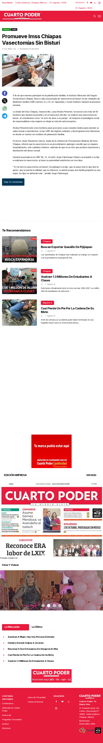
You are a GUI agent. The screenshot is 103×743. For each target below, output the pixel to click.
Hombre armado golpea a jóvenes (26, 643)
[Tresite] (87, 730)
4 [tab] (60, 554)
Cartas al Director (35, 702)
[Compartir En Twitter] (4, 102)
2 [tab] (48, 554)
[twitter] (95, 2)
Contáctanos (7, 703)
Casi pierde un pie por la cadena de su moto (31, 655)
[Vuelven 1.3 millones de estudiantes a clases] (19, 281)
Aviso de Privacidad (36, 697)
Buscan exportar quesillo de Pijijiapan (66, 247)
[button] (51, 549)
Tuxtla (14, 29)
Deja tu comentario (13, 182)
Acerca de (6, 715)
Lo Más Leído (12, 626)
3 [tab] (54, 554)
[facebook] (87, 2)
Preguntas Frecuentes (12, 719)
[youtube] (91, 2)
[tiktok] (99, 2)
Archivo (5, 724)
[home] (22, 16)
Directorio (6, 728)
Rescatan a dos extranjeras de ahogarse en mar (33, 649)
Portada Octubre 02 (8, 558)
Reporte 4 (47, 302)
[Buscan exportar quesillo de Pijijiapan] (19, 249)
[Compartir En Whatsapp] (4, 110)
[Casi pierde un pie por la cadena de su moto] (19, 312)
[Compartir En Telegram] (4, 118)
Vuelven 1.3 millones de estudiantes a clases (31, 661)
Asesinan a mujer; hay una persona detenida (31, 637)
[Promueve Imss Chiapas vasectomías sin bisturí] (51, 70)
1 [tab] (43, 554)
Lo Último (37, 626)
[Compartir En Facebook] (4, 95)
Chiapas (6, 29)
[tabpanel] (51, 521)
